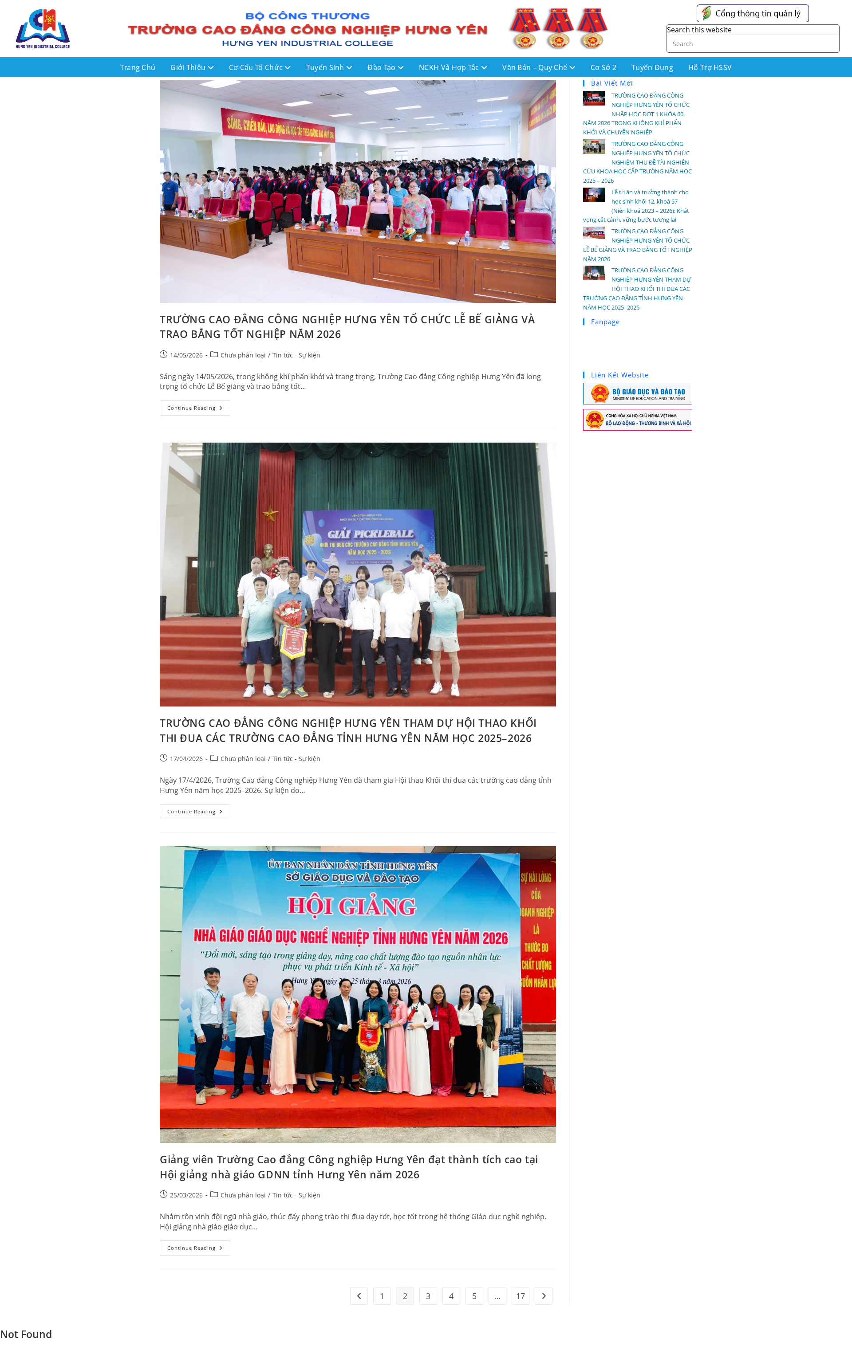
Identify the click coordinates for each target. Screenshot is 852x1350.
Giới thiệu (188, 67)
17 (520, 1296)
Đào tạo (382, 67)
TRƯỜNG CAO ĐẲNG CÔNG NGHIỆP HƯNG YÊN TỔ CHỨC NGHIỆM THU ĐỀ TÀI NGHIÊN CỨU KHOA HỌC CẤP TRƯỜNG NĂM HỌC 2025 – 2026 (637, 162)
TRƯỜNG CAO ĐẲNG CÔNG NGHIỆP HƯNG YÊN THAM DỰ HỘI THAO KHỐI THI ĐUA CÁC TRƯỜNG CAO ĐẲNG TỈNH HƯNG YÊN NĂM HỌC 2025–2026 (348, 730)
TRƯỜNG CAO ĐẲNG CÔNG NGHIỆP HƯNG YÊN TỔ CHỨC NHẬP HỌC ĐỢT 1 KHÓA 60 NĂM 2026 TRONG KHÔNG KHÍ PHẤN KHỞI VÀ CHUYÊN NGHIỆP (636, 113)
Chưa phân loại (243, 355)
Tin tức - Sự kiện (296, 355)
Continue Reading (198, 405)
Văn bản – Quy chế (535, 67)
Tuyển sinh (326, 67)
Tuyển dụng (652, 67)
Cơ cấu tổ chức (257, 67)
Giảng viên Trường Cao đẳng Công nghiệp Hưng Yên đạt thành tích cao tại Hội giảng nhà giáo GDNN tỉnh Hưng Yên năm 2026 (349, 1166)
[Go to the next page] (543, 1296)
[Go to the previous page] (359, 1296)
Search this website (699, 30)
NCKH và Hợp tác (450, 67)
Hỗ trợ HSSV (710, 67)
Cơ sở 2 (603, 67)
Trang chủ (138, 67)
